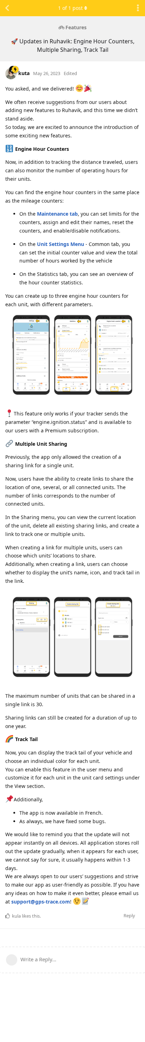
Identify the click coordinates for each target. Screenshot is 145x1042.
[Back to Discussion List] (7, 8)
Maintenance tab (57, 213)
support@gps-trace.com (40, 901)
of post (70, 8)
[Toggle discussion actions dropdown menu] (138, 8)
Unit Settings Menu (60, 244)
